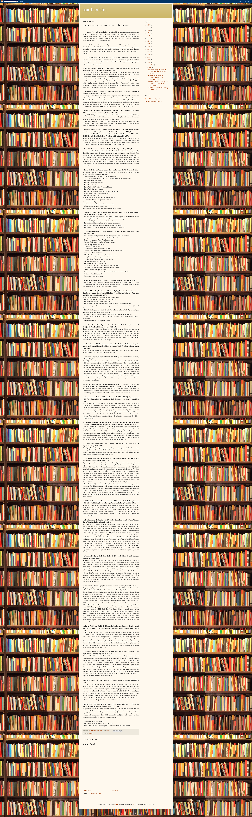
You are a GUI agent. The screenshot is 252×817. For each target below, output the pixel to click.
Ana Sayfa (115, 790)
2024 (148, 30)
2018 (148, 46)
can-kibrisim (95, 9)
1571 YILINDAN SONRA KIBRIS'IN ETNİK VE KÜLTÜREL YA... (155, 77)
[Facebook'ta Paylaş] (120, 731)
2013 (148, 60)
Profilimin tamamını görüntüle (153, 101)
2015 (148, 54)
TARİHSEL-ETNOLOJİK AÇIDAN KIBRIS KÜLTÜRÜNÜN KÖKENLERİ (158, 83)
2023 (148, 33)
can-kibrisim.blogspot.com (155, 99)
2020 (148, 41)
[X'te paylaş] (118, 731)
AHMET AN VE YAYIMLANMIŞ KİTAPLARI (158, 88)
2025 (148, 28)
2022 (148, 36)
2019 (148, 44)
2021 (148, 38)
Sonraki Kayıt (87, 790)
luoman (116, 804)
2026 (148, 25)
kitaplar (91, 733)
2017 (148, 49)
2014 (148, 57)
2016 (148, 52)
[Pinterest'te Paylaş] (121, 731)
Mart (150, 67)
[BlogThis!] (116, 731)
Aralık (150, 65)
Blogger (135, 804)
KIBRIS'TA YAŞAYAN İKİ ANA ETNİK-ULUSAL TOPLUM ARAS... (157, 71)
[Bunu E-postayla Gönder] (114, 731)
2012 (148, 62)
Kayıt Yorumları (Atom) (94, 793)
